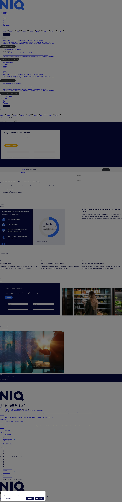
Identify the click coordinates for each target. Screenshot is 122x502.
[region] (23, 496)
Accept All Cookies (39, 498)
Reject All (30, 498)
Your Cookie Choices (7, 498)
